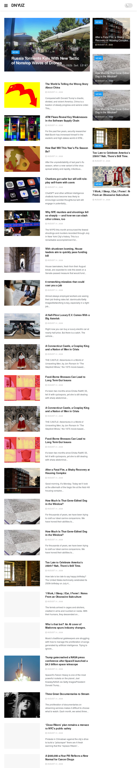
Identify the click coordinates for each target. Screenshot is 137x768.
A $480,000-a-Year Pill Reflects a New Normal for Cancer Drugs (66, 757)
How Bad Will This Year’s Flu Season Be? (66, 149)
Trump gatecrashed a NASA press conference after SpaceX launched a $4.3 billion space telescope (66, 660)
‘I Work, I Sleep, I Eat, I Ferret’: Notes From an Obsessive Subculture (66, 595)
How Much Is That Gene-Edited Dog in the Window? (66, 502)
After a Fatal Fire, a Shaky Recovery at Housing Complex (67, 471)
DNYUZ (18, 5)
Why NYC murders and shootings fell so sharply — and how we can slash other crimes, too (66, 215)
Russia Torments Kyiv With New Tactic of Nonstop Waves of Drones (45, 60)
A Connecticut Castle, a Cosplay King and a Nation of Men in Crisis (67, 347)
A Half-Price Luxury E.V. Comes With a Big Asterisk (67, 316)
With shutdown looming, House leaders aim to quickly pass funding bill (66, 252)
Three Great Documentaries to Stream (67, 694)
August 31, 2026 (21, 69)
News (15, 52)
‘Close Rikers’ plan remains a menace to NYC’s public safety (67, 726)
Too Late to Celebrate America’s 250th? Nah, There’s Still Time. (64, 564)
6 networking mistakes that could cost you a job (64, 283)
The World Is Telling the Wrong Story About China (66, 85)
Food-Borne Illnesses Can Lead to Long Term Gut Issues (65, 378)
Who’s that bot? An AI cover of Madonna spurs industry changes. (65, 625)
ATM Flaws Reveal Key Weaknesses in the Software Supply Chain (66, 118)
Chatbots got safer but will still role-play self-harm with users (66, 180)
